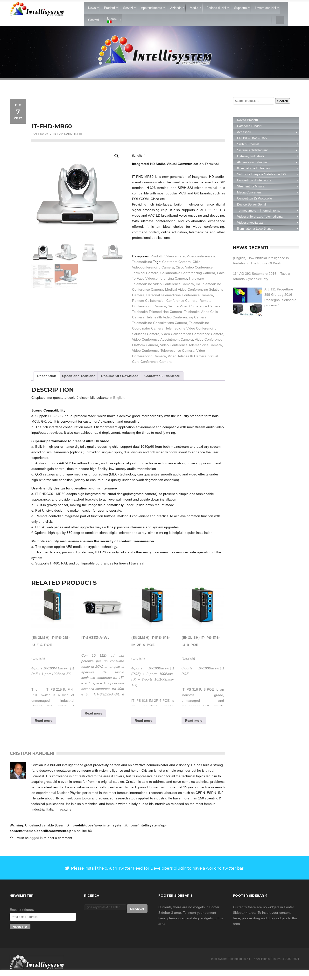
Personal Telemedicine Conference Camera (179, 295)
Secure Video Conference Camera (194, 306)
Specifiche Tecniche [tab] (78, 376)
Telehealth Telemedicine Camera (157, 312)
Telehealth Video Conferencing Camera (176, 317)
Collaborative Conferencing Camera (187, 273)
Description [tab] (46, 376)
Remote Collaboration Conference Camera (164, 300)
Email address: (22, 910)
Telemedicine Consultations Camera (159, 323)
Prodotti (156, 256)
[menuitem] (92, 8)
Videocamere (174, 256)
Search (282, 101)
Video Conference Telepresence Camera (163, 350)
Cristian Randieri (63, 133)
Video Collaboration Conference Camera (192, 334)
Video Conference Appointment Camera (162, 339)
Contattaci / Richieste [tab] (162, 376)
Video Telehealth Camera (187, 356)
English (118, 397)
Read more (43, 720)
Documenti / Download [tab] (120, 376)
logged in (36, 838)
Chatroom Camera (176, 262)
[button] (116, 156)
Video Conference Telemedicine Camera (191, 345)
